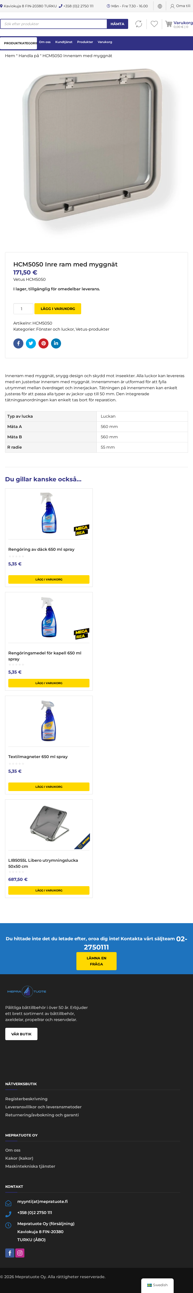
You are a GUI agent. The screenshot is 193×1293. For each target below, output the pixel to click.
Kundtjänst (63, 42)
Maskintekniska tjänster (30, 1166)
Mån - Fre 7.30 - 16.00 (129, 6)
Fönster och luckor (55, 329)
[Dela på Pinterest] (43, 343)
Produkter (85, 42)
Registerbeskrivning (26, 1098)
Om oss (45, 42)
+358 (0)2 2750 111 (77, 6)
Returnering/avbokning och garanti (42, 1115)
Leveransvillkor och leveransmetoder (43, 1107)
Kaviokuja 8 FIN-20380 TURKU (30, 6)
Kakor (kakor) (19, 1158)
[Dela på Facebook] (18, 343)
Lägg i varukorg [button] (48, 579)
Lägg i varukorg (58, 308)
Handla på (29, 55)
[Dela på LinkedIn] (56, 343)
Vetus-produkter (92, 329)
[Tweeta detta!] (31, 343)
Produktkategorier (20, 43)
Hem (10, 55)
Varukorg (183, 22)
